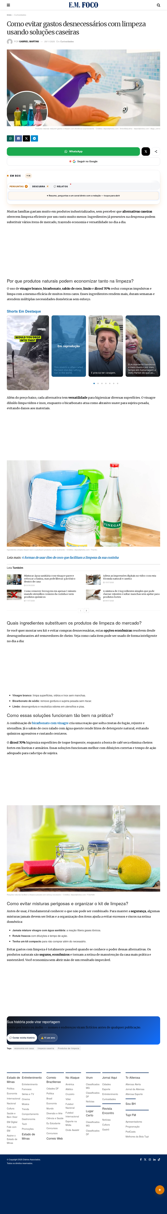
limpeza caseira (46, 1048)
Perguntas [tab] (18, 186)
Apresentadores (134, 1121)
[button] (94, 383)
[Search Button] (158, 5)
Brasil (49, 1098)
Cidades (106, 1084)
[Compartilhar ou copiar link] (156, 151)
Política (10, 1088)
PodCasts (131, 1131)
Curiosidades (20, 14)
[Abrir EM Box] (159, 1189)
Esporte (106, 1089)
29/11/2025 (49, 41)
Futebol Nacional (70, 1105)
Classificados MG (92, 1086)
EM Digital (12, 1122)
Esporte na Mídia (71, 1123)
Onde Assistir (72, 1130)
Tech (24, 1124)
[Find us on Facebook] (141, 1159)
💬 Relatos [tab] (61, 186)
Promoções (28, 1128)
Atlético (69, 1089)
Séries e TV (28, 1094)
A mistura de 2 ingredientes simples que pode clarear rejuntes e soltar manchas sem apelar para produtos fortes (131, 594)
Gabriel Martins (29, 41)
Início (9, 14)
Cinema (26, 1099)
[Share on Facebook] (18, 138)
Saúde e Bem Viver (12, 1115)
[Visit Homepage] (83, 5)
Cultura (10, 1108)
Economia (12, 1093)
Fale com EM (11, 1128)
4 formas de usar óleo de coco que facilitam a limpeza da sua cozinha (70, 557)
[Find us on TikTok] (159, 1159)
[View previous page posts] (80, 610)
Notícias (90, 1101)
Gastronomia (28, 1119)
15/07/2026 (109, 582)
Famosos (26, 1089)
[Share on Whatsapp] (10, 138)
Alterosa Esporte (134, 1094)
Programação (133, 1126)
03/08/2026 (30, 585)
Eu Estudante (53, 1123)
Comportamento (30, 1114)
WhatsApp (76, 151)
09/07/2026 (109, 600)
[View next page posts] (86, 610)
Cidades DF (52, 1088)
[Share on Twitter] (26, 138)
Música (25, 1104)
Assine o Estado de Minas (12, 1139)
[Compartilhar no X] (146, 151)
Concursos (52, 1128)
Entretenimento (30, 1084)
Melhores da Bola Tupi (137, 1136)
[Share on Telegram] (34, 138)
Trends (25, 1109)
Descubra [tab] (40, 186)
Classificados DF (92, 1094)
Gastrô (105, 1129)
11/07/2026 (30, 600)
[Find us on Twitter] (145, 1159)
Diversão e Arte (54, 1113)
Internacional (13, 1098)
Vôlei (68, 1099)
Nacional (11, 1103)
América (70, 1084)
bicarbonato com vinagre (50, 723)
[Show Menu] (8, 5)
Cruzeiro (70, 1094)
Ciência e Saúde (54, 1118)
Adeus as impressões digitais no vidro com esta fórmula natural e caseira (129, 577)
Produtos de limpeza (68, 1048)
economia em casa (24, 1048)
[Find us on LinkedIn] (154, 1159)
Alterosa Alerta (133, 1084)
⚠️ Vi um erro (48, 1037)
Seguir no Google (87, 161)
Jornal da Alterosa (135, 1089)
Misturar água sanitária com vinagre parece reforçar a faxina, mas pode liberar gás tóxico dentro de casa (49, 578)
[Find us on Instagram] (150, 1159)
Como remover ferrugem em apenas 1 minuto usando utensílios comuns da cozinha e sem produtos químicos (50, 594)
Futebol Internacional (72, 1114)
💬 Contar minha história (22, 1037)
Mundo (50, 1108)
